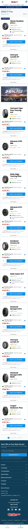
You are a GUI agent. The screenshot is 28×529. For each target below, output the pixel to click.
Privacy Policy (15, 458)
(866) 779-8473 (14, 504)
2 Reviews (19, 61)
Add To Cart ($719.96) (16, 42)
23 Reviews (19, 27)
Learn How (18, 46)
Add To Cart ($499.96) (16, 75)
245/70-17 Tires (4, 493)
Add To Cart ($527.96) (16, 128)
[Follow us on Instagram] (12, 510)
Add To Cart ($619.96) (16, 261)
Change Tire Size (5, 14)
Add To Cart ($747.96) (16, 327)
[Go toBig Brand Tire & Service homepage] (15, 2)
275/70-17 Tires (4, 491)
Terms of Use (10, 520)
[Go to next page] (21, 438)
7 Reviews (19, 213)
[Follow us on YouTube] (16, 510)
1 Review (18, 147)
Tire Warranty (24, 520)
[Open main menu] (2, 2)
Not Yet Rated (19, 180)
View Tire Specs (13, 49)
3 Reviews (19, 412)
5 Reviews (19, 247)
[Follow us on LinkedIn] (19, 510)
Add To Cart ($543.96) (16, 161)
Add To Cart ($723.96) (16, 360)
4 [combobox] (3, 42)
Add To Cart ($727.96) (16, 425)
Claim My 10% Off (13, 454)
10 (19, 437)
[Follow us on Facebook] (8, 510)
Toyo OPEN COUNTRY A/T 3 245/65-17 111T (10, 495)
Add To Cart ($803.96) (16, 392)
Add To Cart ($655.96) (16, 294)
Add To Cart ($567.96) (16, 194)
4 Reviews (19, 116)
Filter (24, 14)
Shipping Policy (17, 520)
